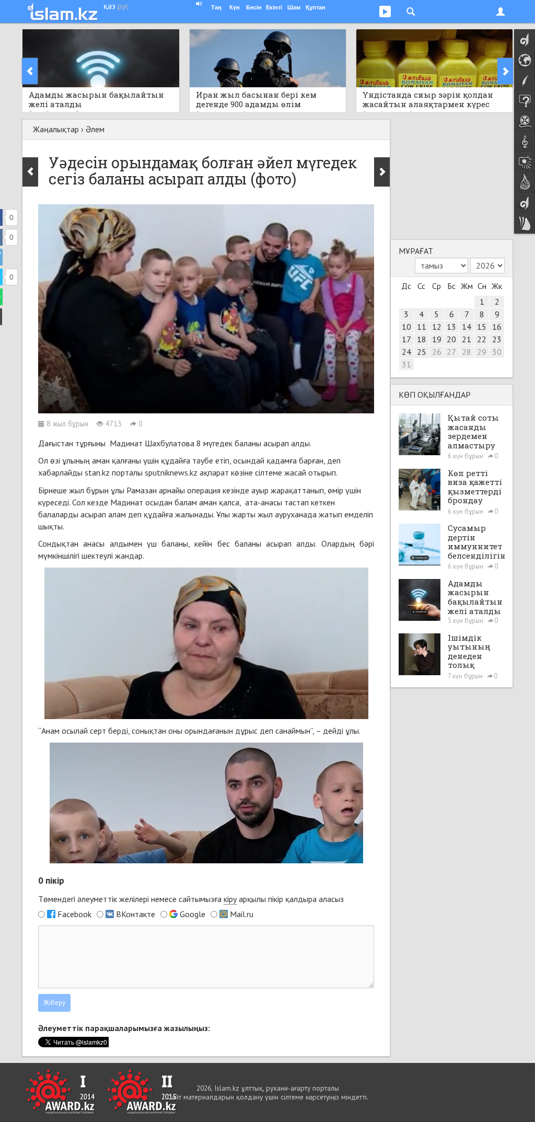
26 (436, 351)
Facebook (74, 914)
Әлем (95, 129)
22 (481, 339)
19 (436, 339)
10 (406, 326)
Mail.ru (241, 914)
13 (451, 326)
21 (466, 339)
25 (421, 351)
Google (192, 914)
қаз (109, 6)
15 (481, 326)
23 (497, 339)
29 (481, 351)
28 (466, 351)
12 (436, 326)
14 (466, 326)
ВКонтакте (135, 914)
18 (421, 339)
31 (406, 364)
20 (451, 339)
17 (406, 339)
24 (406, 351)
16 (497, 326)
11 (421, 326)
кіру (230, 899)
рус (123, 6)
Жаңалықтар (56, 129)
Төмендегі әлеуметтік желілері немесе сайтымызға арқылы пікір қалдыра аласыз (191, 899)
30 (497, 351)
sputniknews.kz (171, 472)
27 (451, 351)
